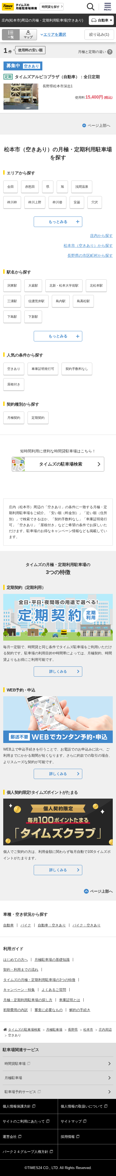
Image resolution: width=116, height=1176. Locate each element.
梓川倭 (57, 202)
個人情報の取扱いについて (82, 1106)
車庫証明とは (69, 1000)
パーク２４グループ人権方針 (25, 1152)
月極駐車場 (13, 1078)
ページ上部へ (99, 125)
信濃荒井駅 (36, 301)
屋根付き (13, 384)
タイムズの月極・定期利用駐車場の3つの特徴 (39, 980)
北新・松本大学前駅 (64, 285)
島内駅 (61, 301)
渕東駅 (12, 285)
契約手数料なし (77, 369)
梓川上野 (34, 202)
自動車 (8, 925)
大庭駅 (33, 285)
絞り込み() (99, 34)
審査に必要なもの (49, 1010)
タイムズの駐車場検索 (60, 464)
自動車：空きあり (52, 925)
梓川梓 (12, 202)
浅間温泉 (81, 187)
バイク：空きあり (87, 925)
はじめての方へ (15, 960)
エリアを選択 (54, 34)
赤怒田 (30, 187)
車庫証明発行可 (43, 369)
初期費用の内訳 (15, 1010)
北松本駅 (96, 285)
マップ (28, 37)
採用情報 (68, 1137)
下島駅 (12, 317)
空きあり (13, 369)
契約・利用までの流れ (20, 970)
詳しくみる (58, 671)
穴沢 (94, 202)
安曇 (77, 202)
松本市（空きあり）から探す (88, 245)
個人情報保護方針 (17, 1106)
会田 (10, 187)
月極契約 (13, 418)
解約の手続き (79, 1010)
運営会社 (10, 1137)
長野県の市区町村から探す (90, 255)
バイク (26, 925)
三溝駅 (12, 301)
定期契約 (38, 418)
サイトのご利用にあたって (24, 1121)
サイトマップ (71, 1121)
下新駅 (33, 317)
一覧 (11, 37)
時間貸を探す (51, 6)
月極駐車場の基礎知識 (52, 960)
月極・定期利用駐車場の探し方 (27, 1000)
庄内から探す (101, 235)
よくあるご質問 (54, 990)
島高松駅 (83, 301)
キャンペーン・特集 (19, 990)
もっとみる (58, 221)
